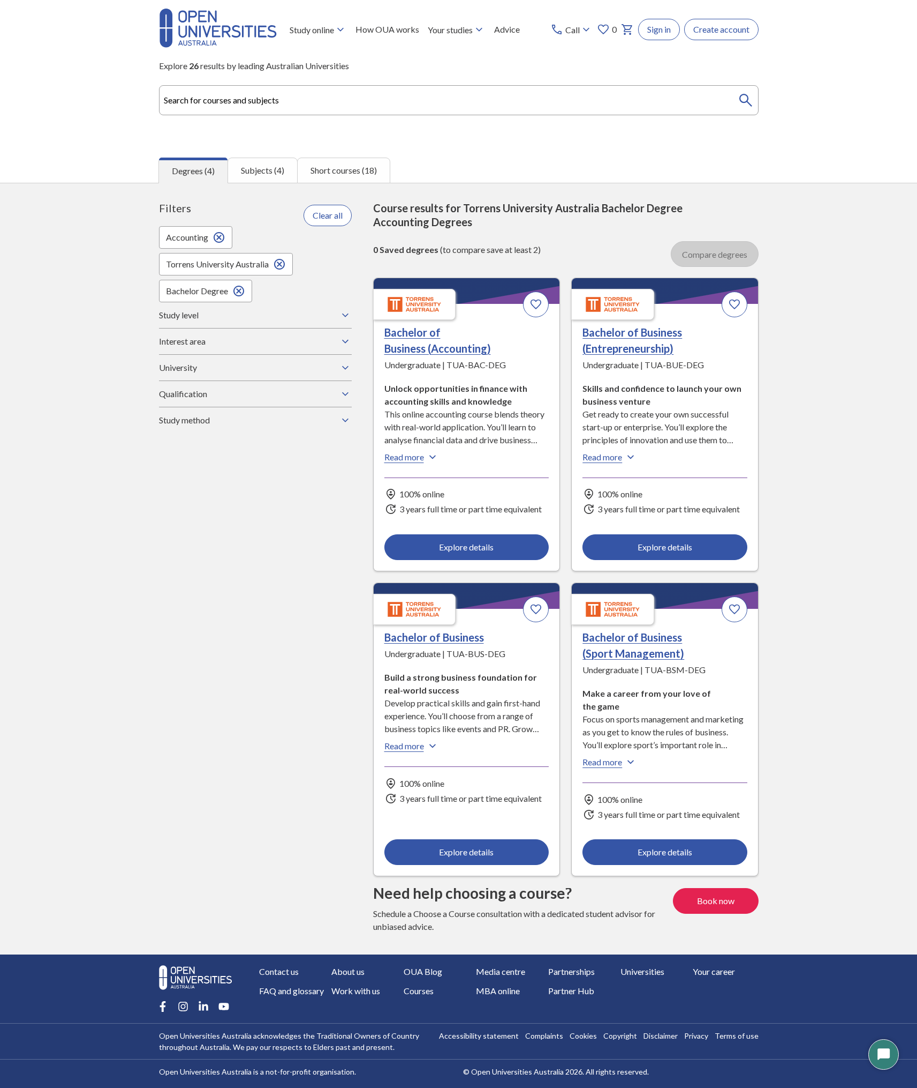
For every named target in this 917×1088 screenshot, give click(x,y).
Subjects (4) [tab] (262, 170)
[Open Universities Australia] (218, 44)
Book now (715, 901)
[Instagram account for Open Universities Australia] (183, 1006)
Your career (714, 971)
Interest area (182, 341)
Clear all (328, 215)
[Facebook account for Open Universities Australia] (163, 1006)
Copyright (620, 1035)
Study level (179, 315)
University (178, 367)
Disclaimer (660, 1035)
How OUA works (387, 29)
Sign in (659, 29)
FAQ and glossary (291, 991)
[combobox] (459, 100)
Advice (507, 29)
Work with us (355, 991)
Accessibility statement (479, 1035)
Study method (184, 420)
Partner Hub (571, 991)
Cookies (583, 1035)
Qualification (183, 394)
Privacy (696, 1035)
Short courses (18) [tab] (343, 170)
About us (348, 971)
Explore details (466, 547)
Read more (404, 457)
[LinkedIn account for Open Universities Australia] (203, 1006)
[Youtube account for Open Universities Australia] (224, 1006)
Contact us (279, 971)
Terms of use (737, 1035)
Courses (419, 991)
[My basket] (627, 29)
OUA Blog (423, 971)
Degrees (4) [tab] (193, 171)
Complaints (544, 1035)
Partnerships (571, 971)
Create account (721, 29)
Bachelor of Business (434, 637)
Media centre (500, 971)
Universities (642, 971)
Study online (312, 30)
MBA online (498, 991)
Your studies (450, 30)
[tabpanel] (458, 569)
